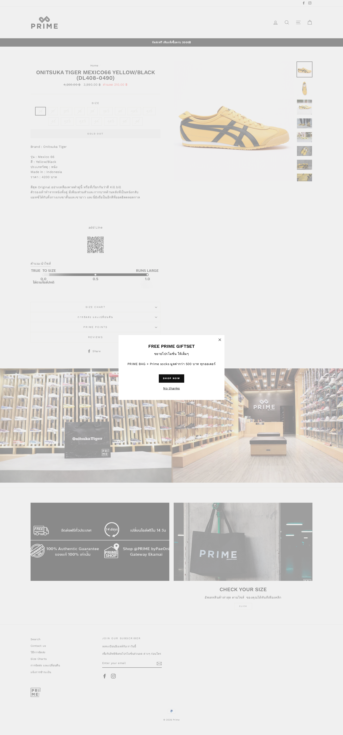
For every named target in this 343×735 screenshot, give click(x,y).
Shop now (171, 378)
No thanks (171, 388)
